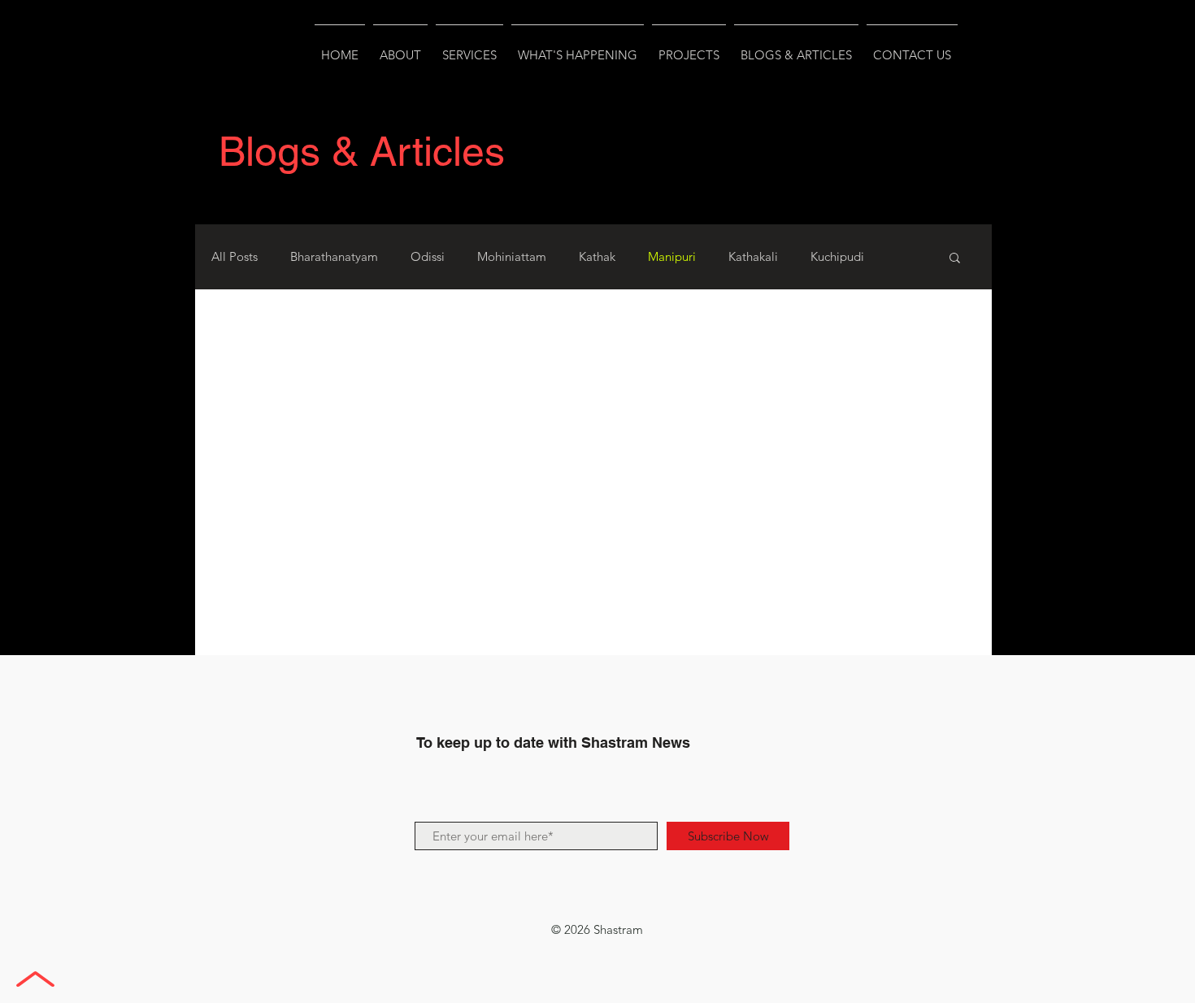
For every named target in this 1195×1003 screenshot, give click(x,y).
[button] (955, 258)
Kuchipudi (837, 257)
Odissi (428, 257)
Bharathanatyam (334, 257)
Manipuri (672, 257)
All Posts (234, 257)
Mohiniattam (511, 257)
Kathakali (753, 257)
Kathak (597, 257)
